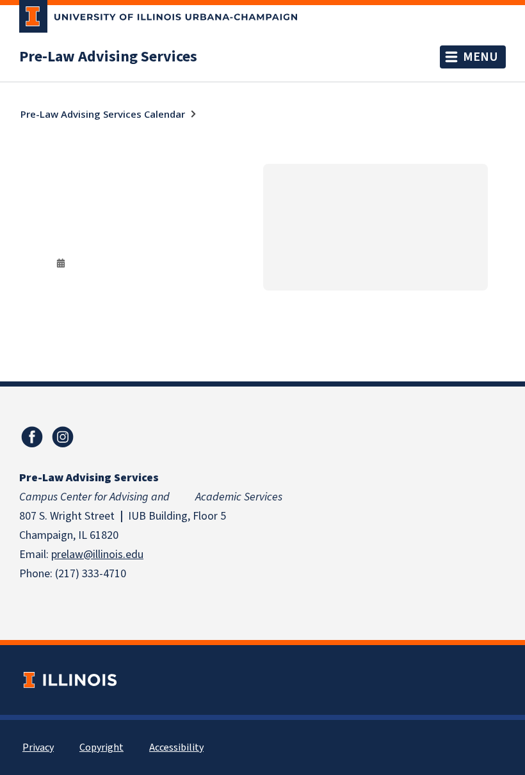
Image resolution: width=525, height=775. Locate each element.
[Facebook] (32, 437)
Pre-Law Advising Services (108, 57)
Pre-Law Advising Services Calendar (102, 114)
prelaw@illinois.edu (97, 555)
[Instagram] (63, 437)
